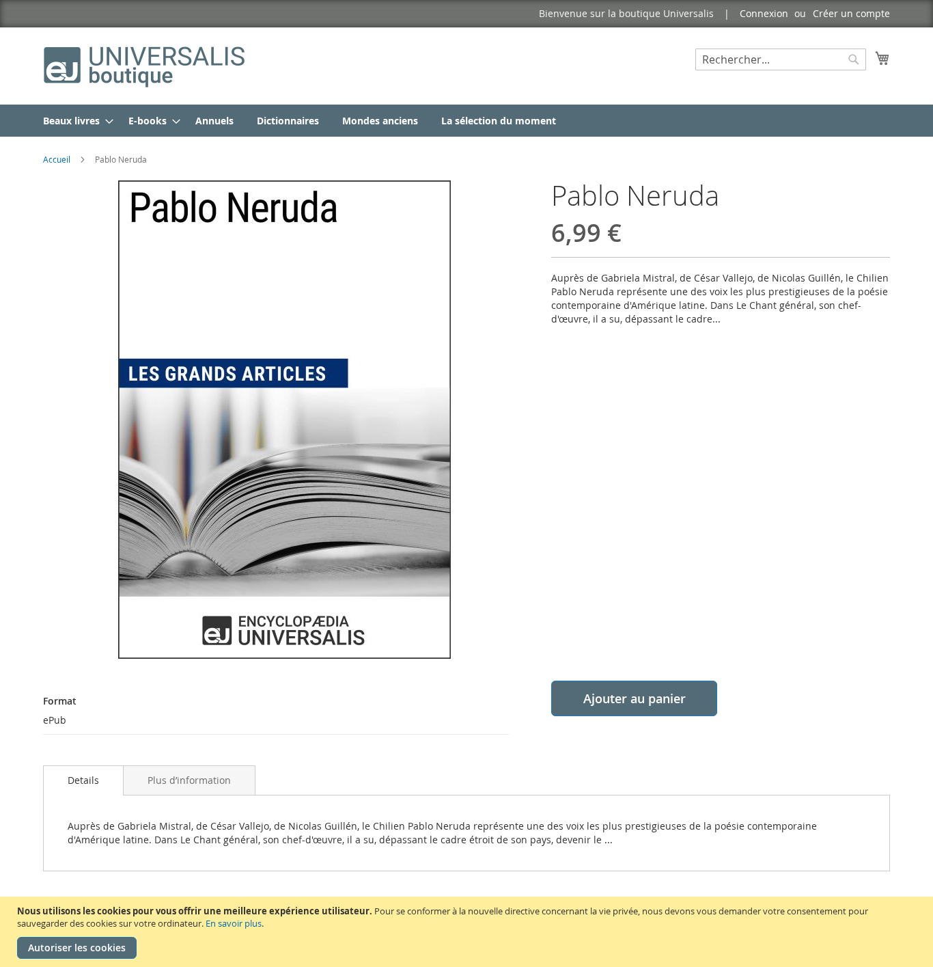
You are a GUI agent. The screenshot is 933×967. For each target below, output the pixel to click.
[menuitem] (74, 121)
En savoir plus (234, 923)
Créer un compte (851, 13)
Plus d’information (189, 780)
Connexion (764, 13)
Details (83, 780)
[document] (468, 932)
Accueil (56, 159)
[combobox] (780, 59)
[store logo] (145, 65)
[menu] (466, 121)
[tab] (83, 780)
